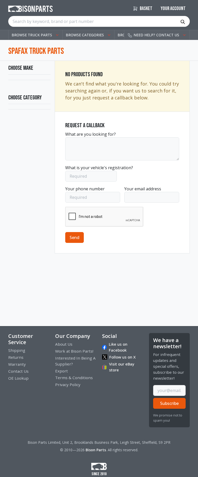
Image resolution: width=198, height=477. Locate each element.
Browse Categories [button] (85, 34)
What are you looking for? (90, 134)
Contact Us (18, 371)
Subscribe (169, 403)
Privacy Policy (67, 384)
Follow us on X (122, 357)
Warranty (17, 364)
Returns (15, 357)
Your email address (142, 189)
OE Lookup (18, 378)
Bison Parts (96, 449)
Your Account (173, 8)
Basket (145, 8)
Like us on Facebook (118, 347)
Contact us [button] (156, 34)
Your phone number (85, 189)
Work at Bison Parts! (74, 351)
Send (74, 237)
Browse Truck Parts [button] (32, 34)
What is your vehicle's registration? (99, 168)
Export (61, 370)
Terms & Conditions (74, 377)
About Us (63, 344)
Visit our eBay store (121, 366)
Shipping (16, 350)
